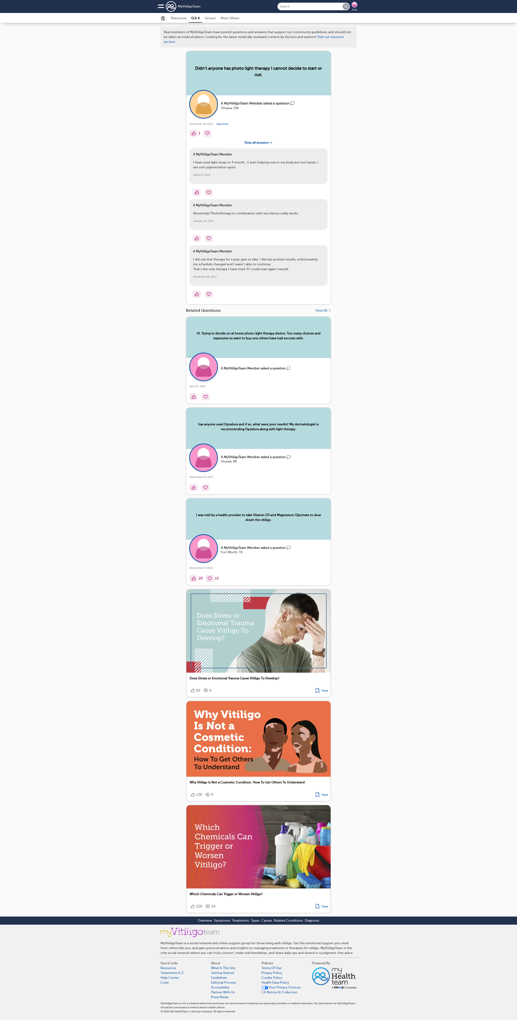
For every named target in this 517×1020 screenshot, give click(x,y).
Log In (273, 320)
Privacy (247, 308)
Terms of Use (270, 296)
